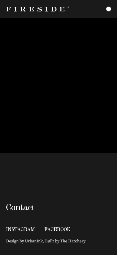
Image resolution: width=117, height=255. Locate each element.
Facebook (57, 229)
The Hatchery (73, 241)
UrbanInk (34, 241)
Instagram (20, 229)
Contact (20, 207)
